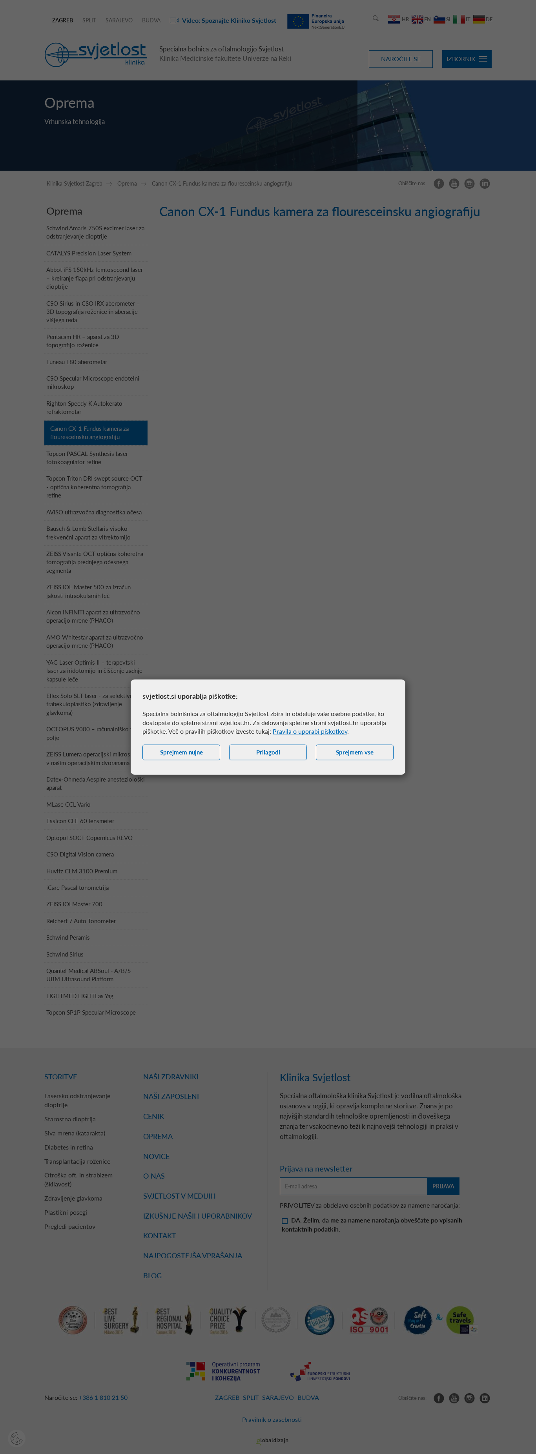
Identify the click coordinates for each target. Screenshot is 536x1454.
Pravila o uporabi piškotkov (310, 731)
